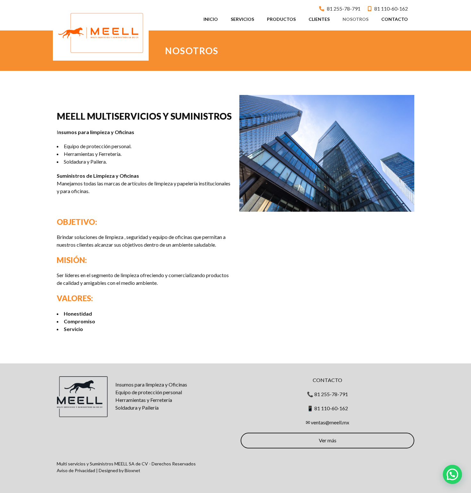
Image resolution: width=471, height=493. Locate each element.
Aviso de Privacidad (76, 470)
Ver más (327, 440)
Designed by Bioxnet (119, 470)
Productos (281, 19)
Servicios (242, 19)
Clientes (319, 19)
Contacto (394, 19)
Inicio (210, 19)
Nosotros (355, 19)
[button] (452, 474)
